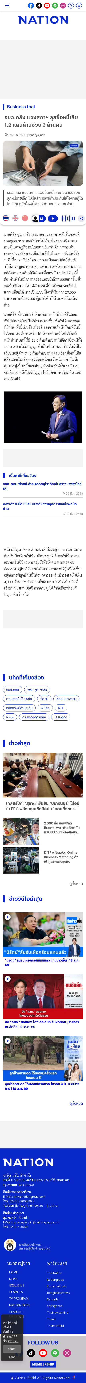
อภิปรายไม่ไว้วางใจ (19, 699)
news (13, 1279)
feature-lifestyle (16, 1314)
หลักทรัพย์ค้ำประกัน (19, 708)
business (16, 1292)
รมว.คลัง (12, 689)
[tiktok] (31, 1355)
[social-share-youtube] (47, 6)
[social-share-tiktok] (39, 6)
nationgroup (55, 1279)
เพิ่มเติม (13, 1341)
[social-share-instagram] (63, 6)
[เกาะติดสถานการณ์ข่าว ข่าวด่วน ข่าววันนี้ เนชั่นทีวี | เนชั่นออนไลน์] (43, 20)
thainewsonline (57, 1312)
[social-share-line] (55, 6)
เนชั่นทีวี (30, 1377)
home (13, 1272)
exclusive (16, 1285)
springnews (55, 1306)
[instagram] (67, 1355)
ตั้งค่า (12, 1357)
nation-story (19, 1305)
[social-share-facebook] (31, 6)
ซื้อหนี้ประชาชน (66, 699)
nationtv (53, 1299)
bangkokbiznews (58, 1292)
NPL (61, 708)
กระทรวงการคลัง (34, 717)
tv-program (18, 1298)
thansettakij (55, 1325)
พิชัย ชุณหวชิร (37, 689)
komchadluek (56, 1286)
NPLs (10, 717)
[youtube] (43, 1355)
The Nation (54, 1273)
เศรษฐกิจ (60, 717)
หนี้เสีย (45, 708)
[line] (55, 1355)
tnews (51, 1319)
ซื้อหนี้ (44, 699)
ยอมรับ (12, 1349)
